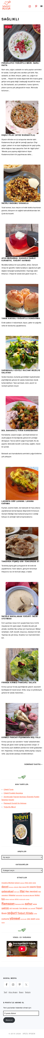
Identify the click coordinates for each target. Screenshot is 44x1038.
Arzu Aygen (13, 992)
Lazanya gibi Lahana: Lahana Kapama (18, 502)
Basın (21, 992)
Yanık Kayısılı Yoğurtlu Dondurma (21, 318)
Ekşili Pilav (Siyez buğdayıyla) (18, 135)
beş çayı (28, 882)
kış (3, 898)
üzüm (3, 922)
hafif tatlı (16, 891)
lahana (7, 899)
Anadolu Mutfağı (8, 883)
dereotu (11, 887)
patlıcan (12, 899)
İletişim (28, 992)
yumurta (5, 918)
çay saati (31, 918)
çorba (38, 919)
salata (35, 904)
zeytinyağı (24, 919)
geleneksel (8, 891)
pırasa (27, 899)
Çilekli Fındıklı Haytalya (13, 793)
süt (11, 908)
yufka (35, 913)
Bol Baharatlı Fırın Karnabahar (20, 430)
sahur (29, 903)
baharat (17, 883)
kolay (37, 895)
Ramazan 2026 (19, 904)
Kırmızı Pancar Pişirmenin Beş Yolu (21, 737)
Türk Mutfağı (23, 908)
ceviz (34, 883)
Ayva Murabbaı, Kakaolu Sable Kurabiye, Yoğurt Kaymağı (19, 259)
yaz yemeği (31, 908)
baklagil (22, 883)
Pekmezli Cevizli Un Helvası (15, 803)
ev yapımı (31, 886)
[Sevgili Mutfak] (6, 5)
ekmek (16, 887)
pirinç (17, 899)
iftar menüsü (31, 891)
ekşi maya (22, 887)
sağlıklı (5, 907)
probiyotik (22, 899)
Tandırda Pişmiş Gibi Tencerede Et (20, 561)
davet (5, 886)
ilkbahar (12, 895)
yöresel (15, 918)
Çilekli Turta (9, 789)
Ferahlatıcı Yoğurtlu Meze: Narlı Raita (20, 64)
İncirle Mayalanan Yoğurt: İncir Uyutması (20, 617)
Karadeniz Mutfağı (28, 895)
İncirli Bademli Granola (15, 203)
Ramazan (8, 903)
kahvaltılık (19, 895)
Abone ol (9, 1020)
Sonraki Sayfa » (33, 764)
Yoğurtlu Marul (10, 807)
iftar (22, 891)
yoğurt (12, 913)
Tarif (5, 992)
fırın (39, 886)
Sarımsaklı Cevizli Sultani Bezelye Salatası (21, 371)
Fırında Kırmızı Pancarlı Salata (19, 682)
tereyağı (15, 908)
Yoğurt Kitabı (25, 913)
